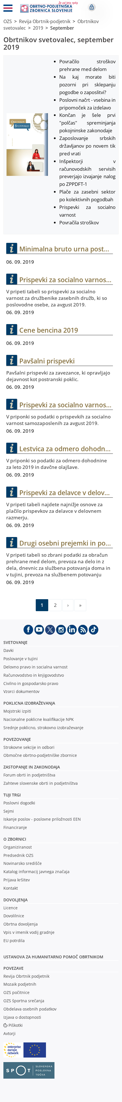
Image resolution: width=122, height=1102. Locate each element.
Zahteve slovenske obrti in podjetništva (40, 783)
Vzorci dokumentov (21, 691)
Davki (8, 650)
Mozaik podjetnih (19, 984)
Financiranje (15, 827)
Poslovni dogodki (19, 803)
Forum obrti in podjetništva (29, 775)
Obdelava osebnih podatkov (29, 1009)
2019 (38, 28)
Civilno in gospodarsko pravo (30, 683)
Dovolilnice (13, 915)
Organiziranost (17, 847)
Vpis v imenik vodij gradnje (28, 932)
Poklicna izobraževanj (27, 703)
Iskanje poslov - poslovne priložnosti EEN (42, 819)
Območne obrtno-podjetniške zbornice (40, 755)
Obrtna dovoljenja (20, 924)
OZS (7, 21)
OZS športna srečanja (23, 1000)
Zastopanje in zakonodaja (31, 767)
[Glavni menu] (7, 9)
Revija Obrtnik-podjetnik (44, 21)
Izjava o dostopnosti (22, 1017)
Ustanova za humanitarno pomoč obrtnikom (53, 956)
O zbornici (14, 839)
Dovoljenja (15, 899)
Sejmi (8, 811)
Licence (10, 907)
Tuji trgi (12, 795)
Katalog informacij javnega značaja (36, 871)
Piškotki (16, 1025)
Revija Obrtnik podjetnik (26, 976)
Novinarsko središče (22, 863)
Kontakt (10, 888)
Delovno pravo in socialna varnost (35, 667)
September (62, 28)
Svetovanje (15, 642)
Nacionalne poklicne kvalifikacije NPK (38, 719)
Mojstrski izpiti (17, 711)
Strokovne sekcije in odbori (28, 747)
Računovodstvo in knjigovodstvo (33, 675)
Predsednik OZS (18, 855)
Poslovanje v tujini (20, 658)
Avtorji (9, 1033)
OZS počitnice (16, 992)
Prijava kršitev (16, 880)
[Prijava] (92, 7)
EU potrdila (14, 940)
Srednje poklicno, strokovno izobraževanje (43, 727)
